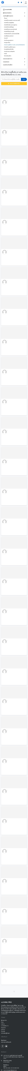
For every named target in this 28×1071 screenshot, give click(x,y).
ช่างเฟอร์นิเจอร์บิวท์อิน (9, 49)
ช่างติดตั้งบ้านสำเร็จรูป (9, 27)
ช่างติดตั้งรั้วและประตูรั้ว (9, 31)
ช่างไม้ (5, 53)
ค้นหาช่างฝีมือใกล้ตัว (14, 83)
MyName (10, 103)
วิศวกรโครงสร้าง (7, 56)
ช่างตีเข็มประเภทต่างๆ (8, 36)
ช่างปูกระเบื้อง (7, 42)
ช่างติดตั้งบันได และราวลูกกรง (10, 25)
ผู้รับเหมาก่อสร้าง (7, 13)
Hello (9, 192)
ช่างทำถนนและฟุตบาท (8, 40)
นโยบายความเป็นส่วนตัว (6, 1042)
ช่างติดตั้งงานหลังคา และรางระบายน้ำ (12, 20)
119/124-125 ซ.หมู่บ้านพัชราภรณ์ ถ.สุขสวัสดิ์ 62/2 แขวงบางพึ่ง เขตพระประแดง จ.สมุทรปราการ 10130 (13, 1057)
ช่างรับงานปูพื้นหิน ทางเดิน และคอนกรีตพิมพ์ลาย (14, 45)
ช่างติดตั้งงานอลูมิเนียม (9, 22)
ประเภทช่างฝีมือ (8, 9)
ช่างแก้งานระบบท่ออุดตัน (9, 51)
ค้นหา (24, 79)
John (9, 342)
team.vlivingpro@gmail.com (10, 1070)
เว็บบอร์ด (3, 1031)
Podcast (3, 1029)
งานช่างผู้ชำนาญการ (8, 16)
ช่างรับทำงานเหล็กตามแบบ (9, 47)
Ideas (2, 1022)
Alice (9, 132)
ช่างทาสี (5, 38)
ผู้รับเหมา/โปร (4, 1020)
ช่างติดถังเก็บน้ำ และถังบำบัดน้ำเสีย (11, 33)
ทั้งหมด (5, 18)
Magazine (3, 1027)
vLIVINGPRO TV (5, 1026)
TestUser (10, 222)
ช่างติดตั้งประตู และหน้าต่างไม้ (10, 29)
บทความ (3, 1024)
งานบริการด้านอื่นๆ (7, 65)
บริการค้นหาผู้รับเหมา (5, 1033)
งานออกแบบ (6, 62)
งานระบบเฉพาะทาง (7, 59)
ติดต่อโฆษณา (3, 1040)
